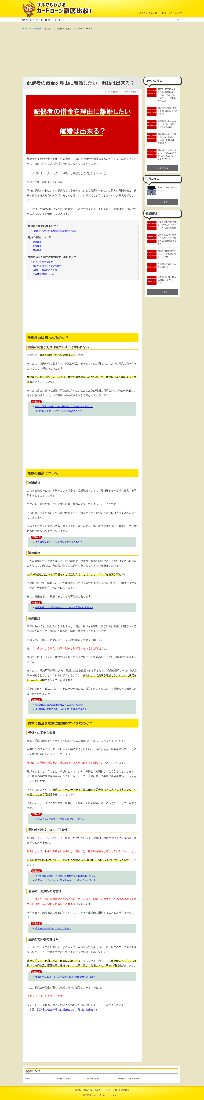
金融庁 (28, 1078)
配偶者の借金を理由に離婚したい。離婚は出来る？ (66, 1009)
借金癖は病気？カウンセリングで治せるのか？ (58, 542)
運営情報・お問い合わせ (94, 1095)
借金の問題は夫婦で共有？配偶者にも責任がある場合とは (64, 406)
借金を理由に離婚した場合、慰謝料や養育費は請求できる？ (65, 876)
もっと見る (162, 167)
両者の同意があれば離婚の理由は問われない (55, 231)
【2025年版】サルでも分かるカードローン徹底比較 (105, 1090)
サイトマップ (115, 1095)
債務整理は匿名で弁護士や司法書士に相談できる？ (61, 709)
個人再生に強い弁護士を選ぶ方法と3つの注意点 (59, 704)
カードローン (54, 20)
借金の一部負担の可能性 (45, 270)
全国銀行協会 (93, 1078)
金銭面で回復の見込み (44, 274)
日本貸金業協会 (63, 1078)
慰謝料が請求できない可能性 (47, 266)
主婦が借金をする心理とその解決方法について (58, 411)
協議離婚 (37, 242)
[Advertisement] (102, 54)
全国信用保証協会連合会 (128, 1078)
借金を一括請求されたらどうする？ (53, 928)
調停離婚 (37, 246)
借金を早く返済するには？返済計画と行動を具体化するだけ (65, 976)
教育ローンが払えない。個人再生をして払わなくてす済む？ (65, 880)
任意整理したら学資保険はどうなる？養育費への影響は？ (64, 607)
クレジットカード (34, 20)
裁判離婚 (37, 250)
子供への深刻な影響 (43, 262)
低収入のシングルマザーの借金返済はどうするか (59, 819)
